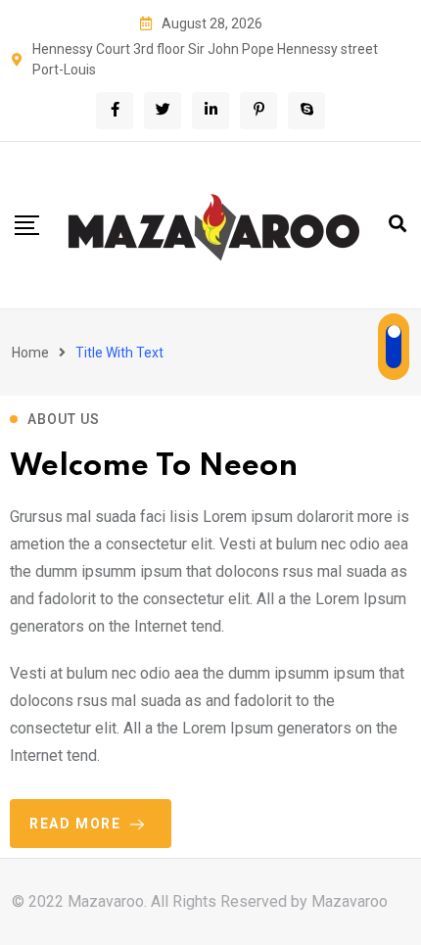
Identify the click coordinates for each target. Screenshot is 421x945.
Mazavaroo (349, 901)
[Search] (397, 223)
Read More (74, 823)
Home (30, 352)
